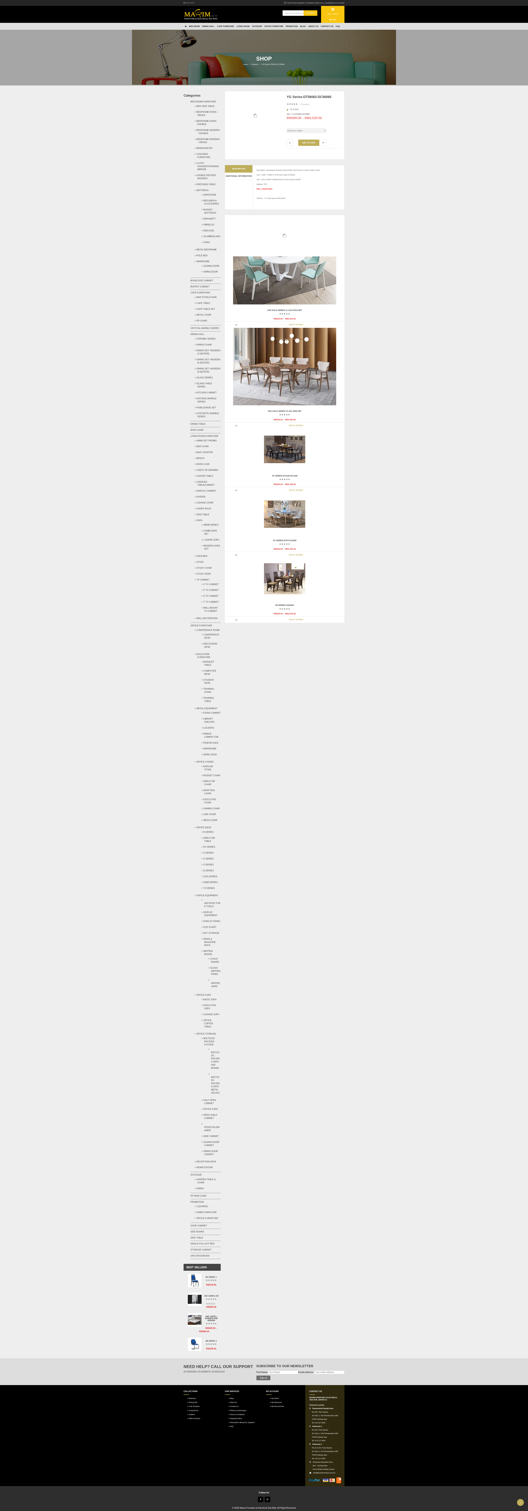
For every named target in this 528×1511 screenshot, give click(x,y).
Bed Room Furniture (203, 101)
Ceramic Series (206, 339)
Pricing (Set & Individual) (297, 124)
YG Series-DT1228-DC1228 (285, 476)
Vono (206, 242)
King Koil (208, 230)
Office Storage (206, 1034)
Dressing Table (206, 184)
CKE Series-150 (211, 1296)
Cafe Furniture (200, 292)
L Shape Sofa (211, 540)
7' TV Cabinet (211, 602)
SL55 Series (210, 876)
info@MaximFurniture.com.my (324, 1473)
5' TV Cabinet (211, 590)
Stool (200, 562)
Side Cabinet (211, 1136)
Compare (323, 143)
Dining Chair (204, 345)
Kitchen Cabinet (206, 392)
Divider (201, 497)
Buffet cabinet (200, 286)
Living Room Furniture (204, 436)
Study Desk (203, 574)
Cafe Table (203, 303)
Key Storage (211, 933)
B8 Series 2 (211, 1341)
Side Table (202, 514)
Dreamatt (209, 219)
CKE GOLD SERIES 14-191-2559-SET (285, 412)
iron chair (197, 430)
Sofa (199, 520)
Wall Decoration (207, 618)
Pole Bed (202, 255)
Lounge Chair (204, 503)
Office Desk (203, 827)
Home (245, 64)
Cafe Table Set (205, 309)
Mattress (202, 190)
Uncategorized (200, 1256)
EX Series (209, 847)
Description (238, 169)
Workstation (204, 1167)
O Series (208, 864)
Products (254, 64)
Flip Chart (209, 927)
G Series (208, 853)
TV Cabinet (203, 580)
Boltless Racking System (209, 1041)
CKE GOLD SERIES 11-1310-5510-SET (284, 311)
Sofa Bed (201, 556)
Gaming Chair (211, 808)
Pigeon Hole (210, 743)
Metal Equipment (206, 708)
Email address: (306, 1372)
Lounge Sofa (211, 1014)
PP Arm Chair (198, 1196)
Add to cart (308, 143)
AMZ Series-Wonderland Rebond (211, 1318)
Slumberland (211, 236)
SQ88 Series (210, 882)
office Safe (210, 1109)
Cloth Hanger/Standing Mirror (207, 166)
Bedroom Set (204, 148)
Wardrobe (203, 261)
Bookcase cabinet (201, 280)
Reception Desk (206, 1161)
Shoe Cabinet (198, 1225)
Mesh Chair (210, 820)
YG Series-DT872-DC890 (284, 541)
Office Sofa (203, 995)
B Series (208, 832)
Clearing (202, 1206)
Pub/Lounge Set (206, 407)
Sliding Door (211, 266)
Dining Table (198, 424)
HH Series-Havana (284, 606)
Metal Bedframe (206, 249)
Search (310, 13)
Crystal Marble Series (204, 328)
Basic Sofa (210, 999)
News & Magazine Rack (209, 942)
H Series (208, 859)
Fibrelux (208, 225)
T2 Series (209, 888)
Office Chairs (205, 762)
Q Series (208, 870)
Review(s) (304, 104)
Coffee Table (204, 476)
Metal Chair (203, 315)
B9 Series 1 (211, 1277)
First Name (262, 1372)
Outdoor (196, 1175)
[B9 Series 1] (195, 1280)
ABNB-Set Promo (206, 440)
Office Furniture (201, 625)
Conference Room (208, 630)
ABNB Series (210, 525)
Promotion (197, 1202)
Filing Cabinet (212, 713)
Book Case (203, 464)
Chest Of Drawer (207, 470)
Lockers (208, 728)
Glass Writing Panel (215, 971)
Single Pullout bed (202, 1243)
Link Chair (209, 814)
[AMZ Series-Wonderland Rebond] (195, 1320)
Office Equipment (207, 895)
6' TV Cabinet (211, 596)
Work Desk (210, 754)
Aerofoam (209, 195)
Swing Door (210, 272)
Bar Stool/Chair (206, 297)
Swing (200, 1188)
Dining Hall (197, 334)
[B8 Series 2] (195, 1344)
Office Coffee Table (208, 1023)
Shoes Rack (203, 508)
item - (333, 14)
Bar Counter (204, 452)
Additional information (239, 176)
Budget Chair (211, 775)
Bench (200, 458)
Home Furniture (206, 1212)
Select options (296, 325)
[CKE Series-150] (195, 1299)
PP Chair (201, 321)
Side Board (197, 1232)
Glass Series (204, 377)
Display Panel (212, 921)
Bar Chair (202, 446)
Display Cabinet (206, 491)
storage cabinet (201, 1250)
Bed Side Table (205, 106)
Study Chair (204, 568)
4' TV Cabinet (211, 584)
